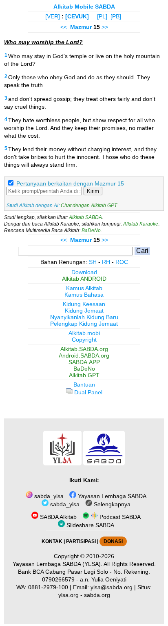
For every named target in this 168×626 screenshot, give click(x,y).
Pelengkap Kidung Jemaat (84, 323)
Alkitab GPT (84, 375)
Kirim (93, 191)
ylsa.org (68, 595)
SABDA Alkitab (57, 517)
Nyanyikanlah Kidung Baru (84, 317)
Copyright (84, 339)
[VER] (52, 16)
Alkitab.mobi (84, 333)
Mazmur (81, 27)
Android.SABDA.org (84, 355)
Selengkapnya (111, 504)
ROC (121, 262)
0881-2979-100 (48, 587)
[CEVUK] (77, 16)
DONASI (113, 541)
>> (105, 27)
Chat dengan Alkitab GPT (89, 205)
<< (63, 27)
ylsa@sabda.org (112, 587)
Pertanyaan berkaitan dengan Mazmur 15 (70, 183)
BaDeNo (91, 230)
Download (84, 272)
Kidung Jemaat (84, 310)
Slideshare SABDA (89, 525)
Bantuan (84, 384)
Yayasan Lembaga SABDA (111, 496)
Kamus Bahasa (84, 294)
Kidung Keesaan (84, 304)
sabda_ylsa (48, 496)
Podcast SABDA (119, 517)
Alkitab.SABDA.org (84, 349)
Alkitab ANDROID (84, 278)
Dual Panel (87, 392)
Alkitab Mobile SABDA (84, 6)
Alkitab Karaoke (140, 223)
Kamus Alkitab (84, 288)
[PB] (116, 16)
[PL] (102, 16)
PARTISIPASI (81, 541)
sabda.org (97, 595)
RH (106, 262)
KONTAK (52, 541)
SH (93, 262)
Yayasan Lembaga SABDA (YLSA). (57, 564)
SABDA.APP (84, 362)
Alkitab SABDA (85, 217)
